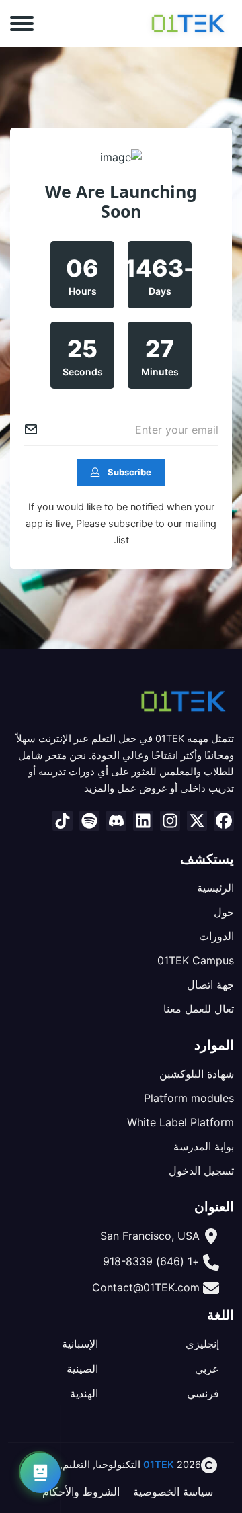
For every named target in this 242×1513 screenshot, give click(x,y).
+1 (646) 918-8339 (151, 1261)
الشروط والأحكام (81, 1491)
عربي (207, 1368)
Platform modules (189, 1098)
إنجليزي (202, 1343)
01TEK (158, 1465)
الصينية (82, 1368)
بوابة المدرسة (203, 1146)
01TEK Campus (195, 960)
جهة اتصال (210, 984)
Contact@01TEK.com (146, 1287)
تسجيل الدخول (201, 1170)
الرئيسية (215, 888)
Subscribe (129, 472)
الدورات (216, 936)
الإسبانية (80, 1343)
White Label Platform (180, 1122)
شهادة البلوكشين (196, 1074)
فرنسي (203, 1393)
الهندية (84, 1393)
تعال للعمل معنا (198, 1008)
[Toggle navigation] (22, 23)
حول (224, 912)
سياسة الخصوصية (173, 1491)
